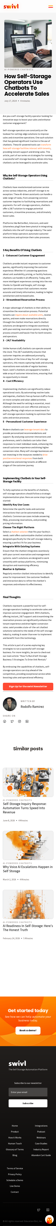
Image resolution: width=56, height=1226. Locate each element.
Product (15, 1131)
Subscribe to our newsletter (28, 1083)
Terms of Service (15, 1168)
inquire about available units (29, 314)
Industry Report (41, 1149)
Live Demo (15, 1186)
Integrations (41, 1125)
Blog (14, 1155)
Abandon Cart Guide (41, 1155)
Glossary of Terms (15, 1149)
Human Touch (15, 1143)
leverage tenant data (34, 429)
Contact (15, 1191)
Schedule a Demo (14, 1180)
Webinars (41, 1137)
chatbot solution (19, 531)
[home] (11, 6)
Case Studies (41, 1143)
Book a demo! (28, 1030)
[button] (50, 6)
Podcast (41, 1131)
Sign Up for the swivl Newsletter (28, 686)
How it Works (14, 1137)
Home (15, 1125)
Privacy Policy (15, 1174)
